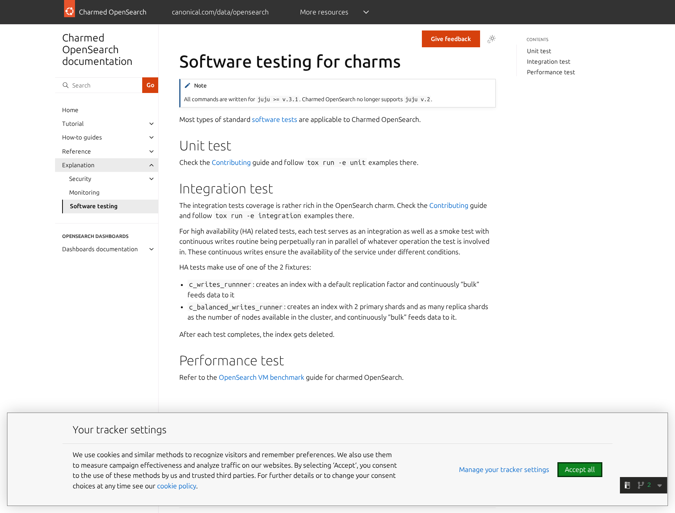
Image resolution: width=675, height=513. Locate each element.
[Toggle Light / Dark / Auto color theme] (491, 39)
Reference (76, 151)
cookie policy (176, 486)
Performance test (551, 72)
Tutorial (73, 123)
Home (70, 110)
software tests (274, 119)
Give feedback (451, 39)
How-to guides (82, 137)
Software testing (94, 206)
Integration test (548, 61)
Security (80, 178)
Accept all (580, 469)
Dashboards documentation (100, 249)
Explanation (78, 165)
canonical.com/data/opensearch (220, 12)
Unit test (539, 51)
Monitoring (84, 192)
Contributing (231, 162)
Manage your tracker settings (504, 469)
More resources (324, 12)
